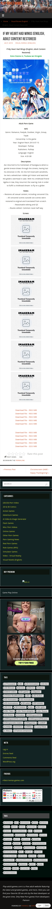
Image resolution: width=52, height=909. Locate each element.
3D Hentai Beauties (39, 843)
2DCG (31, 688)
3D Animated (11, 699)
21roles (20, 715)
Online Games (9, 531)
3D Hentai (26, 843)
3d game (16, 843)
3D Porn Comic (29, 847)
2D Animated (32, 684)
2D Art (44, 684)
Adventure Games (10, 515)
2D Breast (9, 688)
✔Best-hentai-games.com (13, 780)
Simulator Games (10, 551)
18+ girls (41, 707)
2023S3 (18, 727)
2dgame (36, 692)
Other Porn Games (11, 535)
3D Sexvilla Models (10, 851)
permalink (20, 460)
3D (28, 695)
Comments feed (9, 757)
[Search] (46, 484)
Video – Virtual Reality (12, 555)
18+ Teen (9, 711)
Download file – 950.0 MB (26, 410)
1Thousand (10, 684)
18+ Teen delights (26, 711)
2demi (41, 688)
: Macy (8, 731)
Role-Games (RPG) (10, 547)
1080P (43, 723)
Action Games (9, 511)
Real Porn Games (10, 543)
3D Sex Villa (41, 847)
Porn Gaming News (11, 539)
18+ (31, 707)
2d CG (21, 688)
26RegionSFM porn (39, 719)
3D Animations (11, 703)
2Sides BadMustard (14, 696)
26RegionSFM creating (15, 719)
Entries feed (8, 753)
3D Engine (36, 839)
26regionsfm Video (13, 723)
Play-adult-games (11, 3)
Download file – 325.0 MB (26, 424)
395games (30, 723)
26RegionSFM (34, 715)
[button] (43, 905)
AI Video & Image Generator (14, 519)
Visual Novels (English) (19, 21)
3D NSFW (18, 847)
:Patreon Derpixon (23, 731)
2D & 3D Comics (9, 507)
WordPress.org (9, 761)
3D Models (8, 847)
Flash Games (8, 523)
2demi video (10, 692)
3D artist (26, 703)
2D (20, 684)
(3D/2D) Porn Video (11, 503)
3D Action (38, 696)
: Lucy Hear (41, 727)
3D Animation (27, 699)
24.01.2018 (8, 43)
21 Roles (9, 715)
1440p (8, 727)
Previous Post (9, 469)
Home (5, 21)
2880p (29, 727)
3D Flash (7, 843)
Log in (5, 749)
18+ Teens (42, 711)
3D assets (38, 703)
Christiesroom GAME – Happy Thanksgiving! (39, 471)
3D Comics (20, 707)
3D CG (8, 707)
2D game (24, 692)
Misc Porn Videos (10, 527)
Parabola (25, 906)
